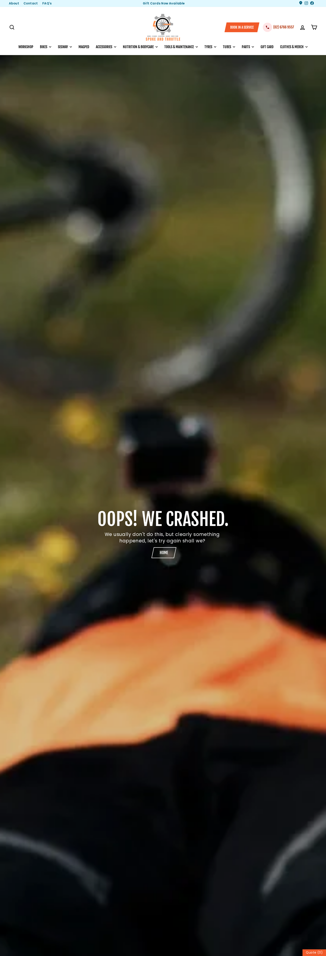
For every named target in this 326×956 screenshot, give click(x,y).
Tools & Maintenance (179, 47)
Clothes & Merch (292, 47)
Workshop (25, 47)
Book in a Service (242, 27)
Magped (84, 47)
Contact (31, 3)
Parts (246, 47)
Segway (63, 47)
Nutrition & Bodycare (138, 47)
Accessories (104, 47)
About (14, 3)
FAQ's (47, 3)
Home (164, 552)
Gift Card (267, 47)
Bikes (44, 47)
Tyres (208, 47)
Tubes (227, 47)
